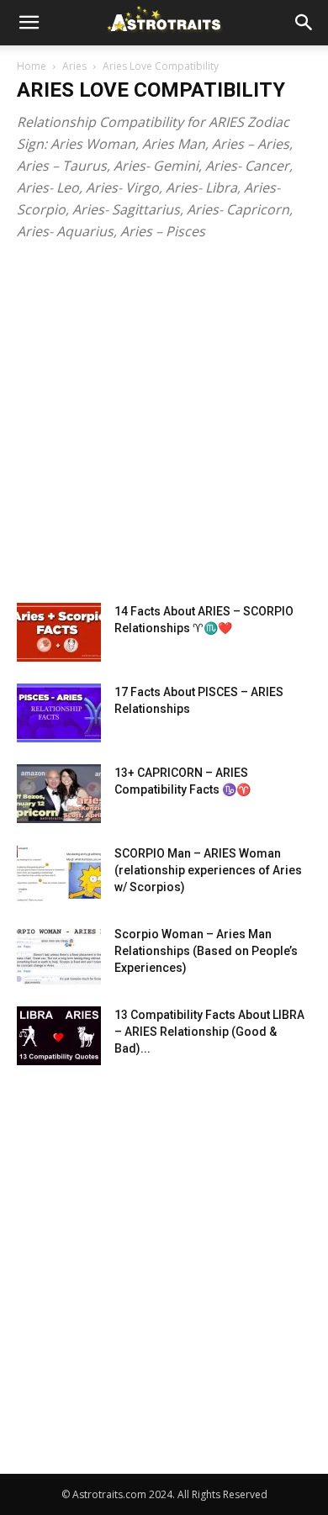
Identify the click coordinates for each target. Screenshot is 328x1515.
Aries (74, 66)
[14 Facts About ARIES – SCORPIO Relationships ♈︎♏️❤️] (59, 632)
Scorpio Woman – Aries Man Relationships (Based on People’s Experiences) (206, 950)
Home (31, 66)
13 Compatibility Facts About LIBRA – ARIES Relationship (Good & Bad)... (209, 1031)
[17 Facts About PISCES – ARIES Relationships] (59, 713)
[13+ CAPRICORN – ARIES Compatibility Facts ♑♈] (59, 793)
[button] (29, 22)
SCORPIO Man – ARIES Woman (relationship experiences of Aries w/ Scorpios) (208, 870)
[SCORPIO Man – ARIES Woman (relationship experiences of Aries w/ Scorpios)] (59, 874)
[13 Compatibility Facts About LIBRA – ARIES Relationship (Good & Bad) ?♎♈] (59, 1035)
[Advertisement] (164, 430)
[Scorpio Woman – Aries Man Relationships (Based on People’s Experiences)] (59, 955)
